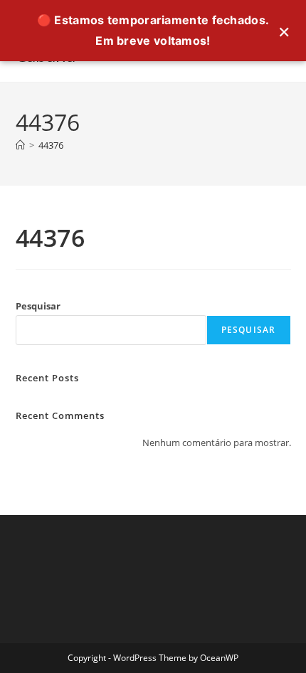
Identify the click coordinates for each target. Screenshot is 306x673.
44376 (50, 145)
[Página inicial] (20, 145)
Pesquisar (38, 306)
